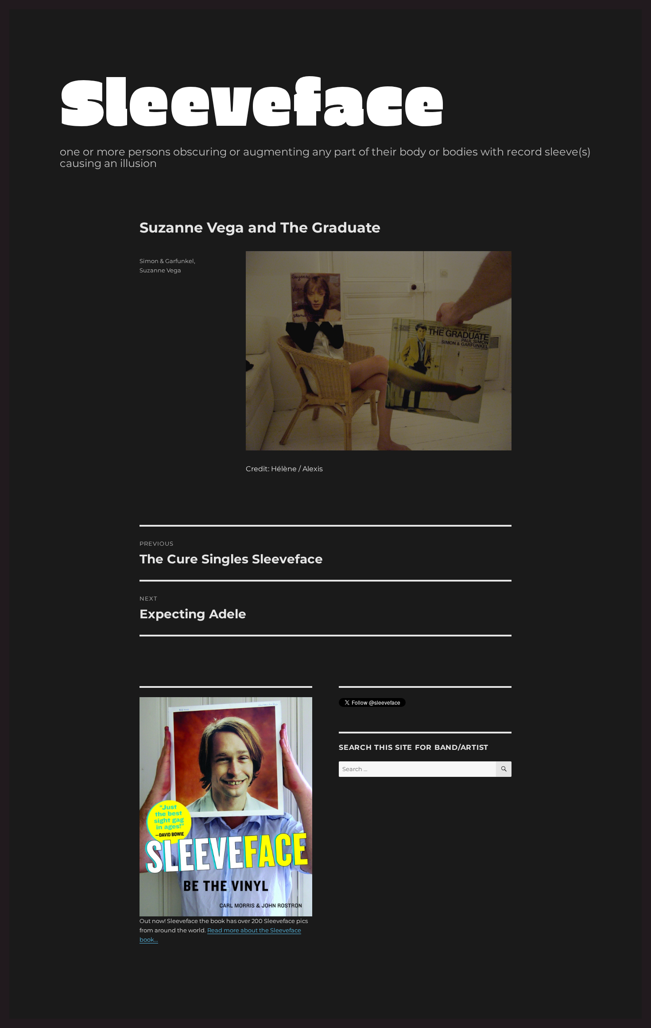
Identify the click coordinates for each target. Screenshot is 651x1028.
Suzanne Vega (160, 270)
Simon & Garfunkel (167, 260)
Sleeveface (252, 99)
